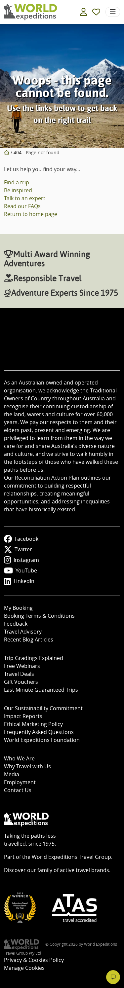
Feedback (15, 623)
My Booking (18, 607)
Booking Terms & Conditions (39, 615)
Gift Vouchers (21, 681)
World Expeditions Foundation (42, 740)
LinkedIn (24, 581)
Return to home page (30, 214)
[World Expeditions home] (30, 12)
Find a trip (16, 182)
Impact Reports (23, 716)
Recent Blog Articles (28, 639)
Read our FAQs (22, 206)
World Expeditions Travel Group (71, 856)
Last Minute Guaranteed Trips (41, 689)
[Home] (6, 152)
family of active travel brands (73, 870)
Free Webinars (22, 666)
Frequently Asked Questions (39, 732)
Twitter (23, 549)
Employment (20, 782)
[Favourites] (96, 12)
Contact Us (17, 790)
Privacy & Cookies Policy (34, 960)
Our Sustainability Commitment (43, 708)
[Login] (83, 12)
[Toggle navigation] (112, 12)
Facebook (26, 538)
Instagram (26, 560)
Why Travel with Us (27, 766)
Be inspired (18, 190)
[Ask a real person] (113, 977)
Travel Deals (19, 673)
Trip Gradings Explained (33, 658)
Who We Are (19, 758)
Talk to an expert (24, 198)
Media (11, 774)
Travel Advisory (23, 631)
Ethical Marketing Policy (33, 724)
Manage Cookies (24, 967)
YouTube (26, 570)
